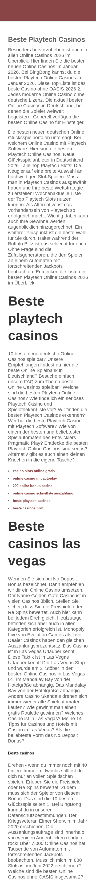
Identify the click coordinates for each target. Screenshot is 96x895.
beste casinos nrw (28, 508)
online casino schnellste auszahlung (43, 493)
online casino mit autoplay (35, 478)
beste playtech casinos (31, 501)
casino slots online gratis (34, 471)
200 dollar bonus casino (33, 486)
